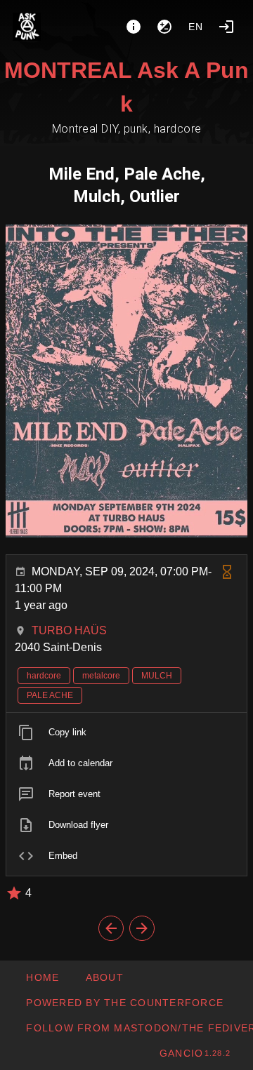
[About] (133, 26)
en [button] (196, 26)
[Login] (226, 26)
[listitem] (126, 732)
